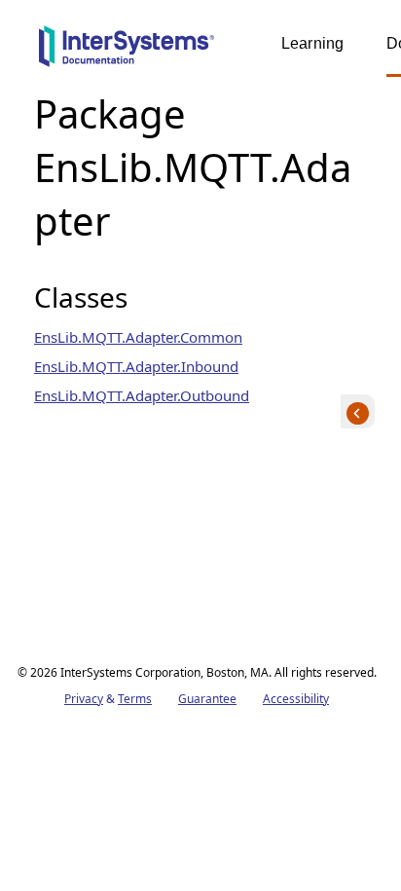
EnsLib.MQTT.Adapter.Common (138, 337)
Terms (135, 698)
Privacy (83, 698)
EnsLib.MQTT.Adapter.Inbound (136, 366)
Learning (312, 43)
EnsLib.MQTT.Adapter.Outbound (141, 395)
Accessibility (296, 698)
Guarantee (207, 698)
